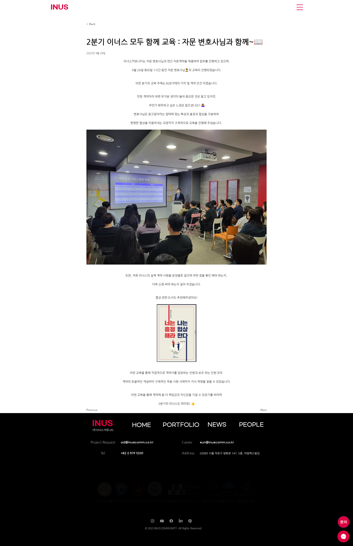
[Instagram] (152, 521)
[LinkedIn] (180, 521)
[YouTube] (162, 521)
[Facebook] (171, 521)
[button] (300, 7)
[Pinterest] (190, 521)
